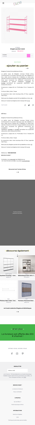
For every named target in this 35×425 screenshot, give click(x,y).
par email (12, 159)
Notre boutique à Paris (17, 404)
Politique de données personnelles (17, 420)
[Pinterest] (33, 105)
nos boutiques (26, 161)
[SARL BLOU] (17, 3)
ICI (31, 98)
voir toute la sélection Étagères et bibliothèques (17, 308)
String (17, 47)
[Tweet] (29, 105)
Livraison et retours (17, 389)
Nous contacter (17, 392)
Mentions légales (17, 414)
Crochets (28, 81)
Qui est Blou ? (17, 401)
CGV (25, 377)
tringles (3, 83)
